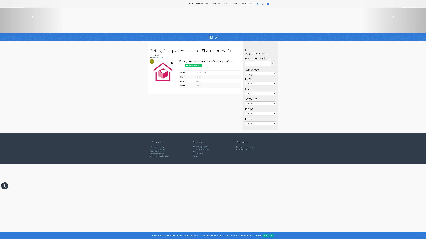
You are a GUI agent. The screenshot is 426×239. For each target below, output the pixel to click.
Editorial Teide (151, 4)
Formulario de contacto (244, 147)
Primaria (199, 4)
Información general (157, 147)
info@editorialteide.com (244, 149)
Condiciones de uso (157, 154)
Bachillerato (216, 4)
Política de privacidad (157, 151)
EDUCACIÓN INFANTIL (200, 147)
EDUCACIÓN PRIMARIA (201, 149)
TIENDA (195, 156)
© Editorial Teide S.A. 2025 (159, 156)
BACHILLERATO (198, 154)
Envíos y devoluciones (157, 149)
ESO (206, 4)
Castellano (247, 4)
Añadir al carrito (194, 65)
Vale (265, 235)
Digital (227, 4)
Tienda (235, 4)
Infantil (190, 4)
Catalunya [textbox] (259, 74)
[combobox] (260, 73)
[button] (32, 16)
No (272, 235)
